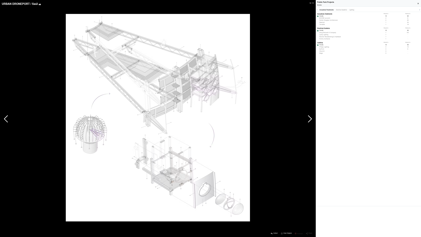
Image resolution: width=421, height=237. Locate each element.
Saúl (35, 4)
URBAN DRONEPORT (16, 4)
